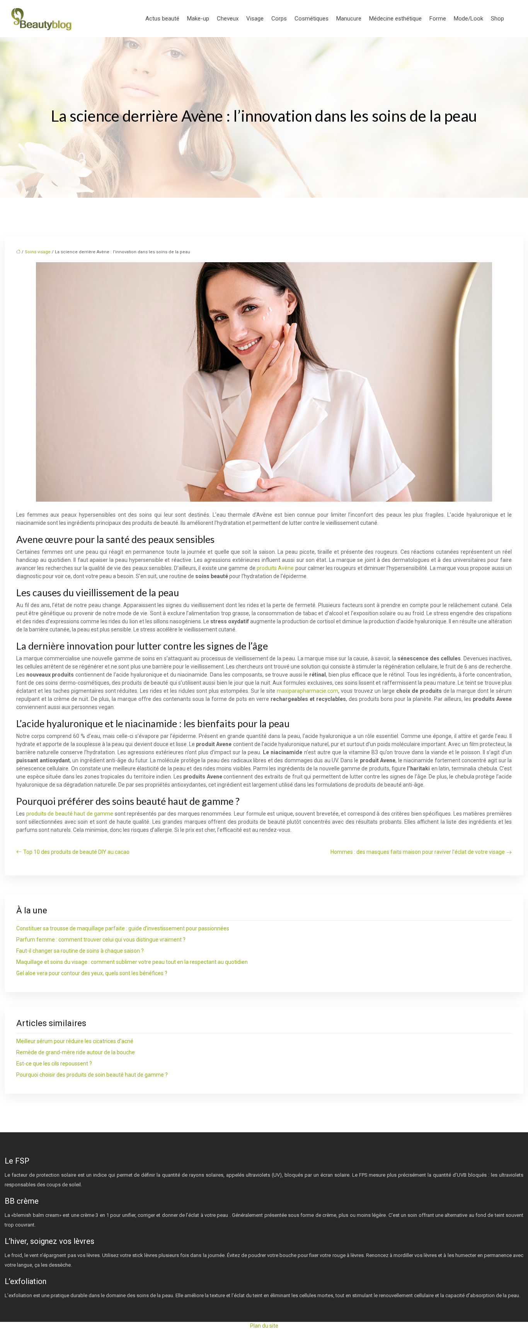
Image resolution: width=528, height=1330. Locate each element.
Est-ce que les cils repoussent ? (54, 1063)
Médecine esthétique (395, 18)
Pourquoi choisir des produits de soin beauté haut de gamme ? (92, 1075)
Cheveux (227, 18)
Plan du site (264, 1326)
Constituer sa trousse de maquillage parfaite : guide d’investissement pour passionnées (122, 928)
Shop (497, 18)
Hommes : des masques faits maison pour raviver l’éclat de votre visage (417, 852)
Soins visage (38, 251)
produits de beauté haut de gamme (70, 814)
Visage (255, 18)
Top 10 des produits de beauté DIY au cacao (76, 852)
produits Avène (275, 568)
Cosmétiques (312, 18)
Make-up (198, 18)
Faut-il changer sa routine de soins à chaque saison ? (80, 951)
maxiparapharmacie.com (307, 691)
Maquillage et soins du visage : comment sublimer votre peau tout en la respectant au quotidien (132, 962)
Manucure (348, 18)
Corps (279, 18)
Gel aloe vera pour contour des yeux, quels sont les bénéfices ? (91, 973)
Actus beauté (162, 18)
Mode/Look (468, 18)
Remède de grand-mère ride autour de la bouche (75, 1052)
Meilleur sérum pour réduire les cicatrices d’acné (74, 1041)
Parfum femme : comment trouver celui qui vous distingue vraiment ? (101, 939)
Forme (437, 18)
